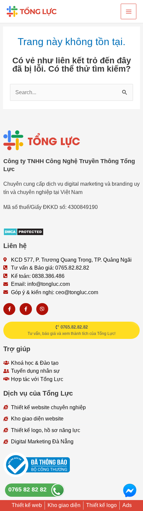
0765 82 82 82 (27, 489)
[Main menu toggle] (128, 11)
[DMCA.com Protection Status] (23, 231)
